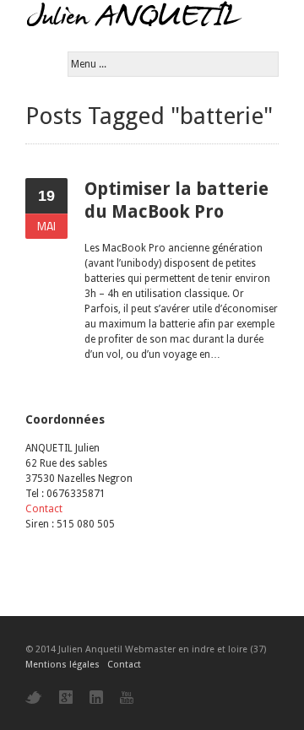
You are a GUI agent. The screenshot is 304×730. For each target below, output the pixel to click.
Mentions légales (62, 664)
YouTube (126, 697)
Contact (43, 509)
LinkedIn (96, 697)
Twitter (33, 697)
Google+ (66, 697)
